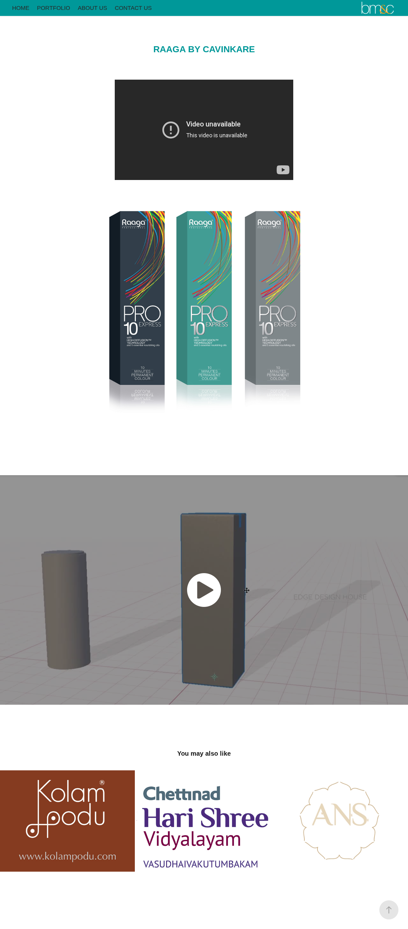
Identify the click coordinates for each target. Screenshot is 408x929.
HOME (20, 8)
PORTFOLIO (53, 8)
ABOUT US (92, 8)
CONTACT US (133, 8)
